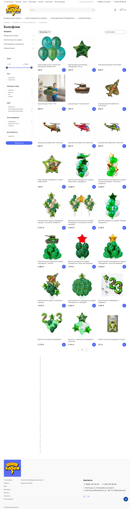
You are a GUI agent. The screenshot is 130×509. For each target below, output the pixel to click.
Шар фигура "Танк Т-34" (47, 104)
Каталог (18, 2)
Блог (25, 2)
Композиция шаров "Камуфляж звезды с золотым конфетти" (50, 221)
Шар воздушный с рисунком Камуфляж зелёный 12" (49, 66)
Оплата (41, 2)
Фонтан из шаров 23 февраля (49, 339)
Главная (7, 22)
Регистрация (60, 2)
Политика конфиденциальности (32, 480)
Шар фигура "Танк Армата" (78, 104)
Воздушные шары (12, 18)
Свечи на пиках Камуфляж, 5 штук (111, 339)
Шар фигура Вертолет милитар (50, 143)
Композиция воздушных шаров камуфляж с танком (50, 262)
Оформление (84, 18)
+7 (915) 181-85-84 (119, 2)
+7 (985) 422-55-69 (103, 2)
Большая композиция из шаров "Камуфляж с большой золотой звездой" (80, 222)
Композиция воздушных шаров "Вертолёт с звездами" (80, 180)
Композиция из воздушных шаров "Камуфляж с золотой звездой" (112, 262)
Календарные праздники (62, 18)
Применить (19, 143)
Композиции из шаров (36, 18)
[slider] (6, 67)
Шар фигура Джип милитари (109, 65)
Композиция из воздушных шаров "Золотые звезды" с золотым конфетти (112, 181)
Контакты (49, 2)
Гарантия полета (26, 483)
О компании (9, 2)
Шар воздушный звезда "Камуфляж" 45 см (77, 66)
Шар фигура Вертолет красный (80, 143)
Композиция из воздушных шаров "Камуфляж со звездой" (82, 301)
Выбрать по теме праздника (24, 22)
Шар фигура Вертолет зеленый (110, 143)
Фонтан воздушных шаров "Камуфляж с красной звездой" (80, 262)
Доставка (32, 2)
